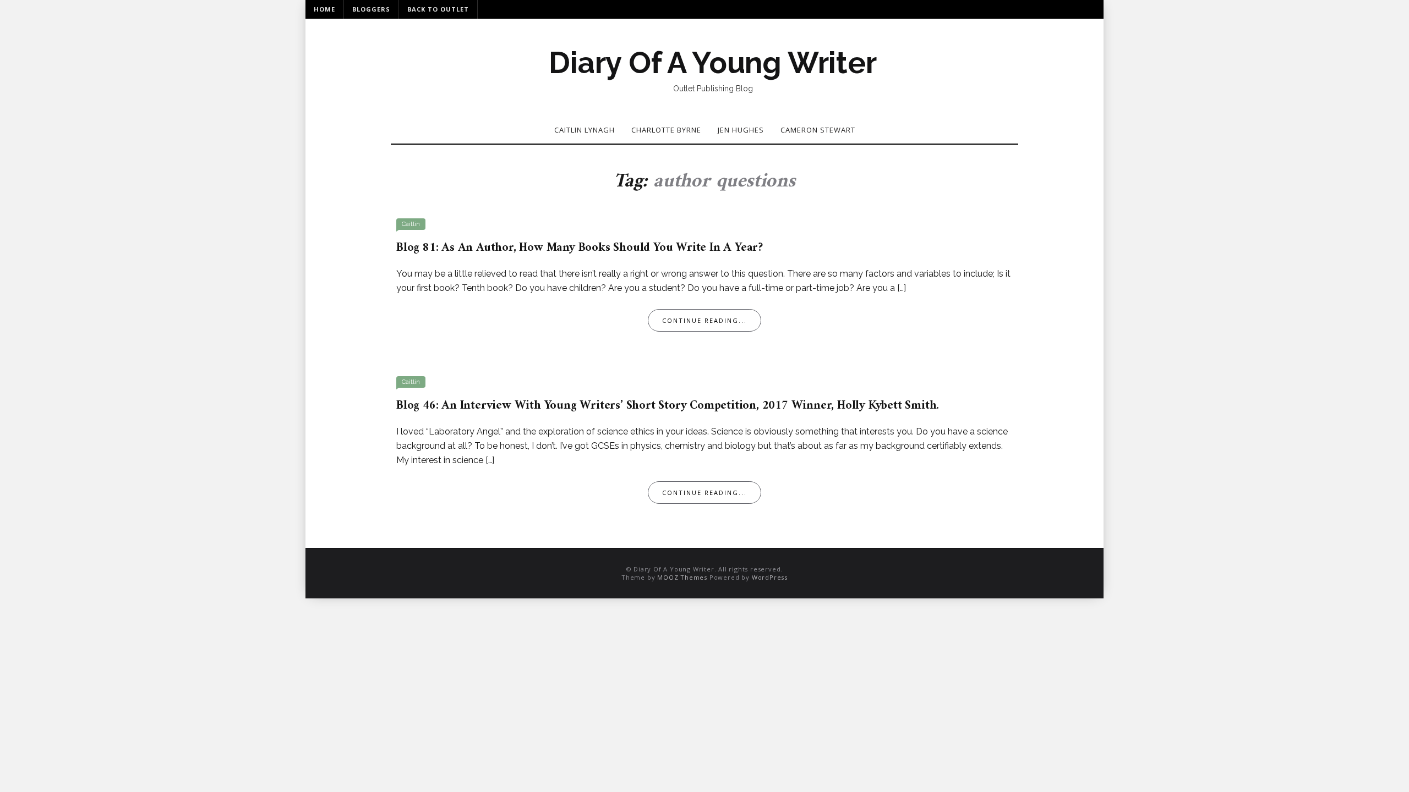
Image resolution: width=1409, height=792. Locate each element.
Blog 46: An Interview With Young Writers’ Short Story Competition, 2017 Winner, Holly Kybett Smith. (667, 405)
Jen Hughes (741, 130)
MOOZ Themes (682, 577)
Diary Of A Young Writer (712, 62)
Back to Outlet (438, 9)
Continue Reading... (704, 320)
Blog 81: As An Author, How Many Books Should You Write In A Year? (579, 247)
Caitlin (411, 224)
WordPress (770, 577)
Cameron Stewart (817, 130)
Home (324, 9)
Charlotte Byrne (666, 130)
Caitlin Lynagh (584, 130)
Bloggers (371, 9)
